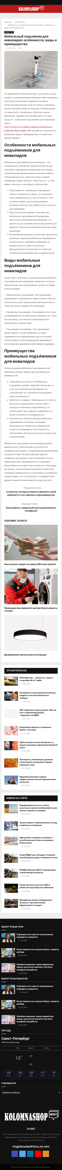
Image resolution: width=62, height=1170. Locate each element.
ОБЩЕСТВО (9, 32)
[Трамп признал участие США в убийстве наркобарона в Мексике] (11, 888)
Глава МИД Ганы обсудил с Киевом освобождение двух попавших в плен (38, 856)
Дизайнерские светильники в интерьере (25, 654)
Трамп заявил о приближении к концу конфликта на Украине (38, 823)
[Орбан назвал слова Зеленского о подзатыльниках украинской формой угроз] (11, 745)
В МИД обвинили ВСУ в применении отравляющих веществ (37, 871)
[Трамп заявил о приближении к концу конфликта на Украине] (11, 826)
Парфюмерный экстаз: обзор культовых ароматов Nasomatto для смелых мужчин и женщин (38, 808)
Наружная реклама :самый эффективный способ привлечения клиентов (37, 779)
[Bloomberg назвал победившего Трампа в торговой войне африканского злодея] (11, 903)
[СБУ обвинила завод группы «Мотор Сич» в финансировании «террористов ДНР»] (11, 713)
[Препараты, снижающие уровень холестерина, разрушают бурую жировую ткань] (11, 762)
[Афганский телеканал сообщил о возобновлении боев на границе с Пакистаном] (11, 840)
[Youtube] (34, 2)
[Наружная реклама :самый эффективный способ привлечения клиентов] (11, 780)
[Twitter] (28, 2)
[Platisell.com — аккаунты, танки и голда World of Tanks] (11, 681)
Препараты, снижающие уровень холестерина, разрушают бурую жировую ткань (36, 762)
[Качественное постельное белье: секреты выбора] (8, 952)
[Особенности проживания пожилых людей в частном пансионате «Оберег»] (11, 696)
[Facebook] (25, 2)
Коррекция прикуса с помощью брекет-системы (35, 728)
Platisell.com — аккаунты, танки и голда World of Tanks (36, 679)
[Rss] (37, 2)
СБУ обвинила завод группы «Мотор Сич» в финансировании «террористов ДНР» (37, 712)
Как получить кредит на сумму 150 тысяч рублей (30, 564)
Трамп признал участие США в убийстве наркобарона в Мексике (36, 886)
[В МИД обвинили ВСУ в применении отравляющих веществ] (11, 873)
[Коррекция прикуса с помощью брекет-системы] (11, 730)
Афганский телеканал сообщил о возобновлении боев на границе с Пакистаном (36, 840)
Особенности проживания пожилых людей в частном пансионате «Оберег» (37, 695)
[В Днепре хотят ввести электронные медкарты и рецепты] (8, 937)
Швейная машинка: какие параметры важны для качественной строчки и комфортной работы (35, 967)
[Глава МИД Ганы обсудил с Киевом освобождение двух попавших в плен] (11, 858)
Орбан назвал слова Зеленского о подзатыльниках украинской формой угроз (38, 745)
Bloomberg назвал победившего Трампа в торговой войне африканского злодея (35, 902)
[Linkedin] (31, 2)
